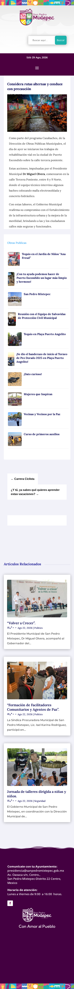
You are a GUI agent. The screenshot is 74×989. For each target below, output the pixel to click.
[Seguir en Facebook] (10, 903)
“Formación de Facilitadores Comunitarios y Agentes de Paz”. (33, 707)
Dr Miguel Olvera (34, 174)
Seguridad (39, 800)
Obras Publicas (17, 242)
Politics (38, 627)
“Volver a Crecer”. (21, 623)
